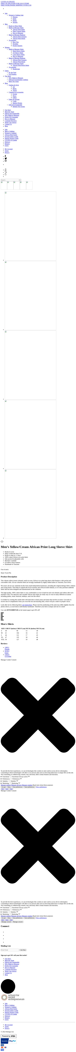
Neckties (15, 44)
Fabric (7, 71)
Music (15, 89)
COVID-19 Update (11, 140)
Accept (4, 787)
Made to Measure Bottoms (17, 35)
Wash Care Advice (10, 122)
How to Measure (18, 33)
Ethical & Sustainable (15, 105)
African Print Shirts (19, 29)
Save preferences (29, 787)
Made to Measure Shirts (16, 28)
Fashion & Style (14, 85)
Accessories (12, 40)
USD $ (8, 655)
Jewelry (15, 22)
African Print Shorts (19, 38)
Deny (9, 787)
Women (7, 47)
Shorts (15, 20)
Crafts (14, 101)
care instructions (27, 605)
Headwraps (16, 69)
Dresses (15, 17)
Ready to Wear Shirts (15, 26)
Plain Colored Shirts (19, 31)
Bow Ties (16, 42)
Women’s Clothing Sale (16, 15)
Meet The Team (14, 81)
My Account (9, 149)
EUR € (7, 652)
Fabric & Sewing (14, 99)
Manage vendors (27, 785)
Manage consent (6, 922)
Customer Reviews (11, 121)
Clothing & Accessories (16, 92)
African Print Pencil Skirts (21, 65)
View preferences (17, 787)
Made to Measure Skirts (16, 63)
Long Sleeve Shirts (19, 54)
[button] (38, 715)
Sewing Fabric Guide (11, 136)
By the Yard (12, 72)
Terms (7, 151)
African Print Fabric (11, 135)
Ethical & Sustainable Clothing (18, 80)
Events (15, 94)
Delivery (7, 142)
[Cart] (5, 175)
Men (6, 24)
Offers (15, 97)
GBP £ (7, 648)
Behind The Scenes (19, 106)
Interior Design (17, 103)
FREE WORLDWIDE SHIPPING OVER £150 (16, 5)
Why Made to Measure (16, 78)
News (14, 96)
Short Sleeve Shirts (19, 51)
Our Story (8, 76)
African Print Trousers (20, 37)
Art (14, 87)
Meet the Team (9, 112)
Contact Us (8, 124)
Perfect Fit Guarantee (11, 117)
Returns (7, 144)
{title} (3, 789)
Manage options (6, 785)
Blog (6, 83)
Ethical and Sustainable (12, 113)
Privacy (7, 152)
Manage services (16, 785)
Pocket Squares (17, 45)
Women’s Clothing (10, 133)
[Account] (6, 170)
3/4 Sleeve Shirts (18, 53)
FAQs (7, 145)
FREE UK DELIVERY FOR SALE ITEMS (15, 3)
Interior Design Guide (11, 138)
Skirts (14, 19)
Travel (15, 90)
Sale (6, 13)
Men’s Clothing (9, 131)
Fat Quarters (12, 74)
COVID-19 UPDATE (8, 1)
